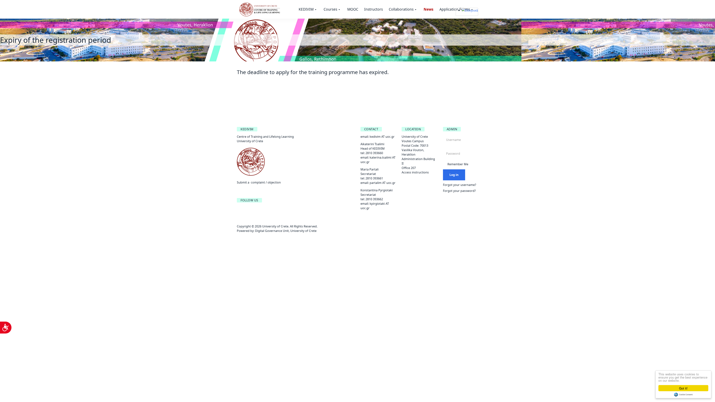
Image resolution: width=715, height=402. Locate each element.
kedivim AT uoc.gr (382, 137)
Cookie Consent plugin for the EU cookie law (683, 395)
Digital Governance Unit (272, 231)
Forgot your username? (459, 185)
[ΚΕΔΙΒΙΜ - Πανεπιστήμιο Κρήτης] (260, 9)
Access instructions (415, 172)
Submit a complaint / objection (259, 182)
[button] (308, 9)
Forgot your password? (459, 191)
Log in (454, 175)
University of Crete (303, 231)
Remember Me (457, 164)
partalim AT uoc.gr (382, 183)
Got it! (683, 388)
